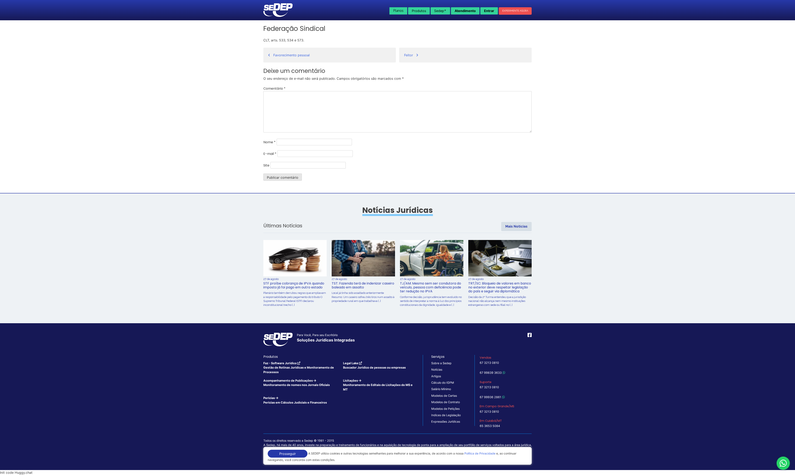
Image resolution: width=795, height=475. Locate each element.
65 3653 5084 (490, 426)
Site (266, 165)
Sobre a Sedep (441, 363)
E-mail (269, 153)
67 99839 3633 (491, 372)
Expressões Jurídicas (445, 421)
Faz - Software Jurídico (298, 367)
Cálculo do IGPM (442, 382)
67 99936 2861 (490, 397)
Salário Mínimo (441, 389)
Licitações (378, 385)
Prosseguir (287, 454)
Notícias (436, 369)
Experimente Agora (515, 10)
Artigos (436, 376)
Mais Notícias (516, 226)
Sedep (440, 10)
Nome (269, 142)
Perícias (295, 400)
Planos (398, 11)
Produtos (419, 11)
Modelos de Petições (445, 408)
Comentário (274, 88)
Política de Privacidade (479, 453)
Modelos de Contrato (445, 402)
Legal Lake (374, 365)
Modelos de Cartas (444, 395)
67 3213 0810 (489, 362)
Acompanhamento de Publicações (296, 383)
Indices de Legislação (446, 415)
